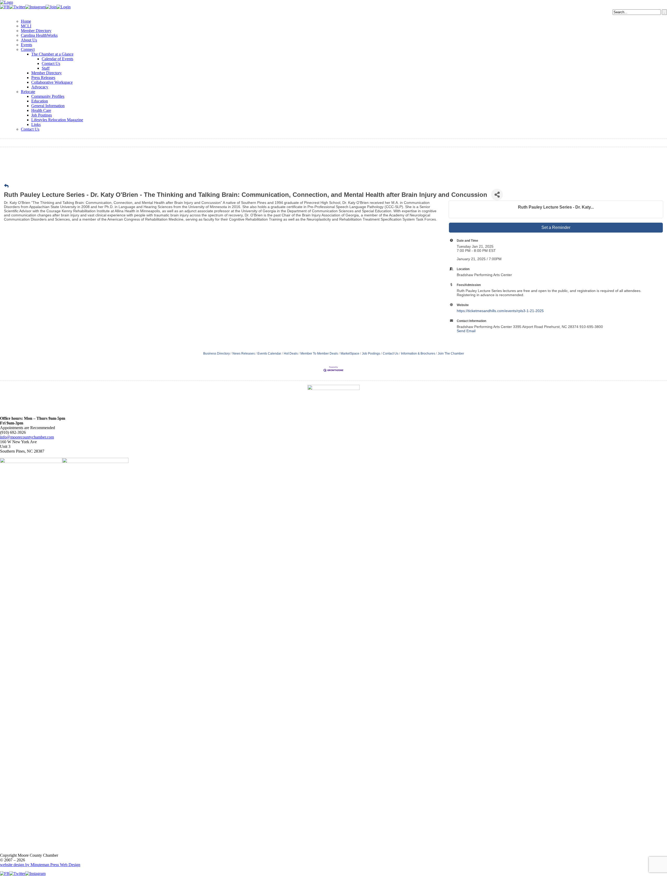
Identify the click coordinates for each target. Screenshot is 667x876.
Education (39, 101)
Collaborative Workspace (52, 82)
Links (36, 124)
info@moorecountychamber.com (27, 437)
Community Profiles (47, 96)
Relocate (28, 91)
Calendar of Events (57, 59)
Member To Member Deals (319, 353)
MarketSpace (350, 353)
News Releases (243, 353)
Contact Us (51, 63)
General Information (48, 106)
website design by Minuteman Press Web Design (40, 864)
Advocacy (39, 87)
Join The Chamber (451, 353)
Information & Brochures (418, 353)
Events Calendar (269, 353)
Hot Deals (291, 353)
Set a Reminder (555, 227)
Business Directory (216, 353)
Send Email (466, 331)
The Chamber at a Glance (52, 54)
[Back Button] (6, 186)
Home (26, 21)
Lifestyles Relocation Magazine (57, 120)
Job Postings (41, 115)
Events (26, 44)
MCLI (26, 26)
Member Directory (36, 30)
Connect (28, 49)
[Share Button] (497, 194)
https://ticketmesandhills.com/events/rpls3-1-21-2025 (500, 311)
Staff (46, 68)
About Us (29, 40)
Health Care (41, 110)
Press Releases (43, 77)
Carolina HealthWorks (39, 35)
